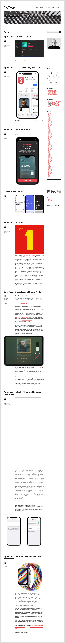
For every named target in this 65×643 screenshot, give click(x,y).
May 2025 (49, 128)
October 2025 (49, 123)
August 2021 (49, 173)
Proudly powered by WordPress (17, 638)
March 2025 (49, 130)
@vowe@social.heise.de (53, 63)
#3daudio (5, 567)
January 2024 (49, 144)
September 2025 (50, 124)
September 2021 (50, 172)
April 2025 (49, 129)
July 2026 (49, 114)
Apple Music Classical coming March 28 (22, 67)
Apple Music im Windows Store (18, 36)
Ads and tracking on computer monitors (53, 91)
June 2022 (49, 163)
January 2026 (49, 120)
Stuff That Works (51, 7)
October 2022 (49, 159)
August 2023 (49, 149)
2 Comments (5, 47)
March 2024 (49, 142)
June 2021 (49, 175)
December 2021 (50, 169)
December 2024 (50, 133)
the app (23, 120)
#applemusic (8, 45)
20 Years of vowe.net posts (50, 183)
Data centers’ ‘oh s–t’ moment (52, 92)
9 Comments (5, 303)
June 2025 (49, 127)
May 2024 (49, 140)
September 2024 (50, 136)
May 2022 (49, 164)
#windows (5, 46)
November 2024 (50, 134)
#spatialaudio (9, 301)
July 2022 (49, 162)
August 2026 (49, 113)
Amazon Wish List (58, 7)
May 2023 (49, 152)
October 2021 (49, 171)
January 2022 (49, 168)
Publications (42, 7)
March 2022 (49, 166)
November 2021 (50, 170)
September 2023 (50, 148)
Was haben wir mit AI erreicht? (52, 90)
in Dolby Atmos (26, 368)
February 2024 (49, 143)
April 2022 (49, 165)
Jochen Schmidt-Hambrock (30, 255)
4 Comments (5, 233)
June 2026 (49, 115)
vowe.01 (53, 61)
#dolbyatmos (5, 232)
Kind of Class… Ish (24, 256)
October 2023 (49, 147)
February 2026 (49, 119)
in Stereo (16, 368)
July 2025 (49, 126)
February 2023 (49, 155)
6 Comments (5, 202)
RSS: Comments (50, 200)
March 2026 (49, 118)
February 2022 (49, 167)
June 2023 (49, 151)
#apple (5, 45)
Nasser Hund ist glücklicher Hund (52, 94)
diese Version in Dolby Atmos (27, 319)
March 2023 (49, 154)
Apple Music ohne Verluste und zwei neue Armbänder (22, 557)
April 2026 (49, 117)
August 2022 (49, 161)
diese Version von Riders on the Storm (21, 317)
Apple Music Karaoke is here (17, 129)
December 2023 (50, 145)
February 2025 (49, 131)
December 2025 (50, 121)
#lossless (9, 404)
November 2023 (50, 146)
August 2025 (49, 125)
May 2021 (49, 176)
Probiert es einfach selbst (26, 374)
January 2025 (49, 132)
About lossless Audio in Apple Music (22, 303)
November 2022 (50, 158)
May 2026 (49, 116)
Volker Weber (6, 42)
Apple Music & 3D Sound (15, 222)
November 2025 (50, 122)
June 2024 (49, 139)
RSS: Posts (49, 199)
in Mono (40, 367)
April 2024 (49, 141)
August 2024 (49, 137)
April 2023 (49, 153)
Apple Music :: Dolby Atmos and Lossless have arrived (22, 393)
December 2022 (50, 157)
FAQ (46, 7)
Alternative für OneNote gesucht (52, 93)
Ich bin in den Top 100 (14, 191)
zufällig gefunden (25, 60)
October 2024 (49, 135)
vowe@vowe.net (50, 62)
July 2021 (49, 174)
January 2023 (49, 156)
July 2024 (49, 138)
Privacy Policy (10, 638)
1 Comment (5, 77)
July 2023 (49, 150)
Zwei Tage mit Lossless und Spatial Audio (22, 291)
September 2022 (50, 160)
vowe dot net (5, 638)
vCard (37, 7)
